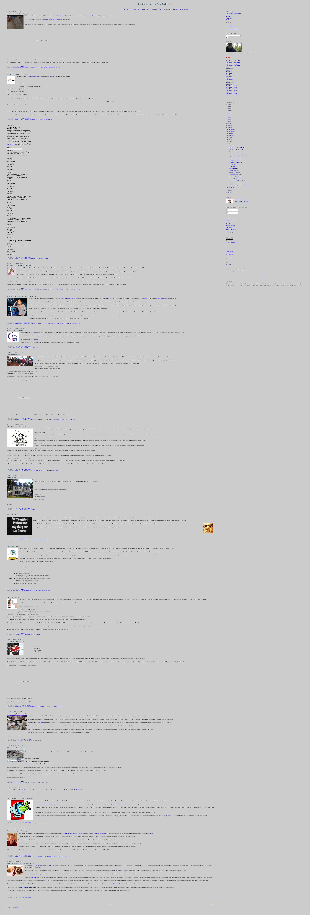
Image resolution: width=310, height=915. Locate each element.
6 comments (28, 288)
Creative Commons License (232, 242)
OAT (87, 716)
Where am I (32, 509)
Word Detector (229, 18)
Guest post (31, 856)
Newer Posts (9, 904)
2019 (229, 106)
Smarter (42, 119)
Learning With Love (230, 233)
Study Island (49, 76)
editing (13, 782)
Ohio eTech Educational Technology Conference (72, 833)
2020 (229, 104)
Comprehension (15, 67)
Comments (14, 289)
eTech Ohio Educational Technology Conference (42, 865)
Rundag (43, 823)
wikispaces (30, 887)
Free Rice (162, 9)
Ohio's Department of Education (161, 298)
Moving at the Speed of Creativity (101, 833)
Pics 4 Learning (229, 227)
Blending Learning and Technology (17, 831)
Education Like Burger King (15, 641)
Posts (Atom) (15, 907)
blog (12, 634)
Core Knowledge (41, 722)
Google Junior (229, 223)
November (231, 131)
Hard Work (32, 289)
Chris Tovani (60, 16)
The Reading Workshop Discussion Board (235, 26)
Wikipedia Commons (230, 225)
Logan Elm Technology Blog (48, 804)
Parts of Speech (25, 782)
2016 (229, 113)
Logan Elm (26, 347)
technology (59, 706)
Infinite (168, 9)
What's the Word (229, 16)
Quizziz (143, 9)
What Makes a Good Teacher (53, 429)
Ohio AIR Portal (229, 255)
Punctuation (51, 289)
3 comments (29, 781)
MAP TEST (228, 264)
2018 (229, 109)
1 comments (28, 469)
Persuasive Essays (43, 419)
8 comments (29, 739)
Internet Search (33, 419)
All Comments (231, 213)
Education (23, 67)
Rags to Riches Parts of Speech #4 (233, 65)
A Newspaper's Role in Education (17, 748)
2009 (229, 127)
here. (45, 789)
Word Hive (228, 19)
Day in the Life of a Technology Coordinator (20, 798)
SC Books (175, 9)
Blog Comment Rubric (13, 546)
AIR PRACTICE (229, 251)
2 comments (28, 855)
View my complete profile (241, 201)
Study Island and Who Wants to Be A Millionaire (21, 296)
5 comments (28, 257)
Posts (229, 210)
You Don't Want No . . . (79, 789)
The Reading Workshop (155, 3)
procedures (30, 706)
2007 (229, 192)
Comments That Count (13, 597)
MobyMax (149, 9)
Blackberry (118, 804)
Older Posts (211, 904)
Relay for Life (34, 332)
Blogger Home (229, 231)
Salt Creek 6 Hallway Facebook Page (233, 13)
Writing (73, 419)
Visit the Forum (264, 274)
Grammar (25, 289)
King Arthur (48, 19)
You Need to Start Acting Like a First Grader (20, 265)
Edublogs (155, 9)
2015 (229, 115)
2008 (229, 190)
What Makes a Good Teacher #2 (16, 427)
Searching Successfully (14, 354)
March (230, 144)
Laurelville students (23, 119)
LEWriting (115, 884)
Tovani (58, 67)
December (231, 129)
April (230, 141)
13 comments (28, 508)
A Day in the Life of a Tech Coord (165, 815)
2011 (229, 123)
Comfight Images (229, 222)
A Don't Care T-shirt (13, 515)
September (231, 135)
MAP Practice (229, 258)
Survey (42, 258)
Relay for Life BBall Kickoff (15, 330)
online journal (24, 887)
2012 (229, 121)
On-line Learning (40, 323)
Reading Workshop (92, 16)
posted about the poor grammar (36, 751)
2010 (229, 125)
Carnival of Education (13, 788)
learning (33, 470)
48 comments (28, 705)
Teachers (47, 258)
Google (66, 360)
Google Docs (136, 9)
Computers (14, 740)
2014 (229, 117)
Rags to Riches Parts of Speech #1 (233, 60)
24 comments (28, 66)
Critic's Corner (126, 9)
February (231, 146)
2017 (229, 111)
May (230, 139)
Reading (43, 67)
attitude (13, 539)
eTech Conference (29, 823)
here (37, 339)
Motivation (39, 470)
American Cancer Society (52, 332)
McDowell (38, 336)
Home (110, 904)
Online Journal (51, 898)
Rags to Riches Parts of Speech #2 (233, 62)
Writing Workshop (36, 740)
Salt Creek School (229, 15)
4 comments (28, 118)
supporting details (65, 419)
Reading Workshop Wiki (231, 229)
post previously (119, 870)
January (230, 187)
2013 (229, 119)
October (230, 133)
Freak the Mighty (55, 19)
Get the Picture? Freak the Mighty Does (18, 14)
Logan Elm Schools (58, 800)
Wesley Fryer (68, 856)
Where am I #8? (11, 477)
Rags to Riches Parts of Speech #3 (233, 64)
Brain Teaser (14, 509)
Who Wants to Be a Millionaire (72, 323)
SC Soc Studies (184, 9)
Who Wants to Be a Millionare (68, 298)
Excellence (20, 470)
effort (24, 539)
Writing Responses (76, 289)
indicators (146, 298)
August (230, 137)
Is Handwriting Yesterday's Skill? (16, 714)
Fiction (28, 67)
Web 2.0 (39, 634)
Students (46, 539)
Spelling (67, 289)
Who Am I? (10, 125)
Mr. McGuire (253, 53)
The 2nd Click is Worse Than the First (18, 74)
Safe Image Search (230, 220)
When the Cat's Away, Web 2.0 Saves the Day (20, 863)
